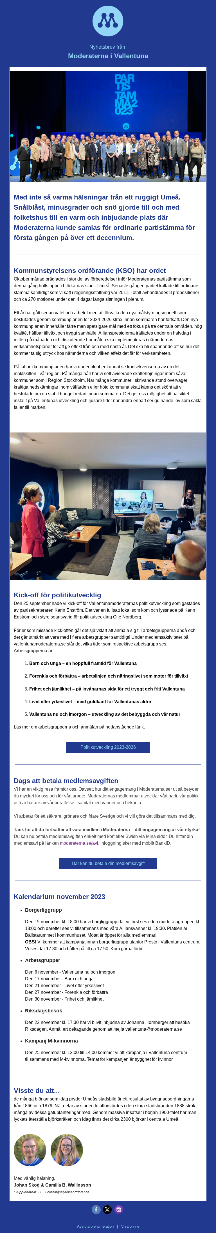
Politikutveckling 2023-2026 (108, 747)
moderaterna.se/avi (79, 843)
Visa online (130, 1226)
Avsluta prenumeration (95, 1226)
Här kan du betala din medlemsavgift (108, 863)
